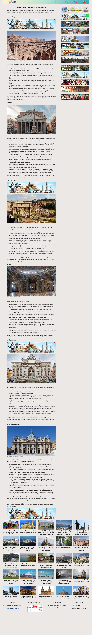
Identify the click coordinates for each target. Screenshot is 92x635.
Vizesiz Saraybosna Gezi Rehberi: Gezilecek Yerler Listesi (28, 532)
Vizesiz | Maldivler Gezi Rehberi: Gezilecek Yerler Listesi (28, 548)
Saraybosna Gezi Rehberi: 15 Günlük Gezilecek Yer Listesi (45, 565)
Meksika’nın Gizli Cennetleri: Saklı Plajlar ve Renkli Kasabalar (46, 582)
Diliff (18, 383)
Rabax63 (17, 134)
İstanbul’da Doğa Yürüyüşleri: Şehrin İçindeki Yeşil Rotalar (10, 565)
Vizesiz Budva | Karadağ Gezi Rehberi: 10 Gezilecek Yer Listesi (63, 532)
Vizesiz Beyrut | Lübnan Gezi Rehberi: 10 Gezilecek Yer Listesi (81, 532)
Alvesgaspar (22, 456)
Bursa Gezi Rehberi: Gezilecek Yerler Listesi (81, 564)
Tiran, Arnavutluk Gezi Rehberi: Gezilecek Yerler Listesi (11, 582)
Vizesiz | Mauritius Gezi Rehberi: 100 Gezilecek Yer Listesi (10, 548)
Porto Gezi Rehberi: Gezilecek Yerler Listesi (28, 597)
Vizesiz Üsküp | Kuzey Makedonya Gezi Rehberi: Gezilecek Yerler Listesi (46, 532)
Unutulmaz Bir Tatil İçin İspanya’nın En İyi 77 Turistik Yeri (45, 549)
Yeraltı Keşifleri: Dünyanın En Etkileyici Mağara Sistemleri (64, 582)
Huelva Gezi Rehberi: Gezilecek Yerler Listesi (46, 597)
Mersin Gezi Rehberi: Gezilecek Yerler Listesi (28, 564)
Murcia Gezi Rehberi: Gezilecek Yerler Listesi (63, 597)
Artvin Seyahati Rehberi (63, 547)
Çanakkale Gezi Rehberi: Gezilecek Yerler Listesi (10, 597)
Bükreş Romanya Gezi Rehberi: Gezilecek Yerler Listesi (64, 565)
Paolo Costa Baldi (22, 60)
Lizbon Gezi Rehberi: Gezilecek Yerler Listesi (81, 580)
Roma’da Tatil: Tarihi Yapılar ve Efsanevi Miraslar (81, 549)
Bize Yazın (74, 608)
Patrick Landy (17, 296)
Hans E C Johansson (21, 223)
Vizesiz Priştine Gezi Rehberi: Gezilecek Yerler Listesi (11, 532)
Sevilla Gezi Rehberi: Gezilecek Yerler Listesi (81, 597)
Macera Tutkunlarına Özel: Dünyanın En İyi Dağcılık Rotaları (28, 582)
